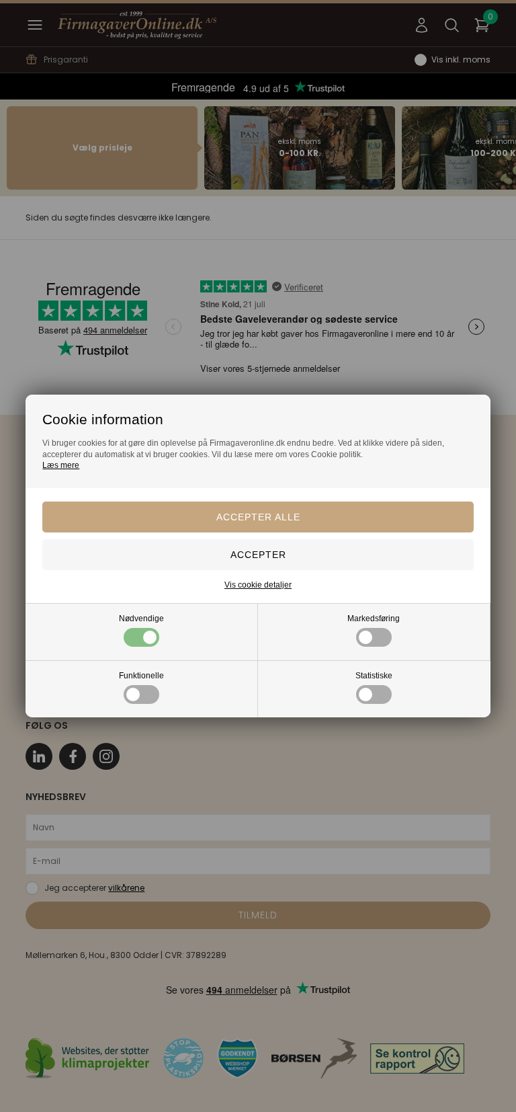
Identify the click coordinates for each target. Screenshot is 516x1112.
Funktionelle (141, 675)
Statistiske (373, 675)
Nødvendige (141, 618)
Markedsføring (373, 618)
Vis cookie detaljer (258, 585)
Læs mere (60, 465)
